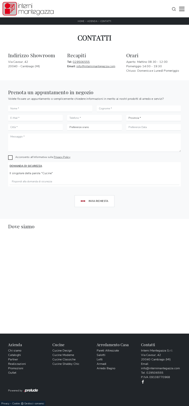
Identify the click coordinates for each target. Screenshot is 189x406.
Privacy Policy (62, 157)
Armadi (101, 364)
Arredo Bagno (106, 368)
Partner (13, 359)
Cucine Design (62, 351)
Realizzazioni (17, 364)
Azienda (92, 21)
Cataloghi (14, 355)
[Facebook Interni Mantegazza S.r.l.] (143, 382)
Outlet (12, 373)
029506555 (81, 62)
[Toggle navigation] (182, 8)
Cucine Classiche (63, 359)
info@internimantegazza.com (95, 66)
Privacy (5, 403)
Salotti (101, 355)
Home (81, 21)
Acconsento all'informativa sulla (42, 157)
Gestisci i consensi (34, 403)
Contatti (105, 21)
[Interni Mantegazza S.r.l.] (28, 8)
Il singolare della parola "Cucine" (31, 173)
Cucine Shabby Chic (66, 364)
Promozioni (15, 368)
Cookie (16, 403)
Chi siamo (14, 351)
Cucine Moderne (63, 355)
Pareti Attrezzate (108, 351)
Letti (100, 359)
